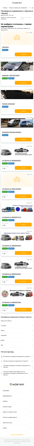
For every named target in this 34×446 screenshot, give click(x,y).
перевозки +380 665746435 (10, 75)
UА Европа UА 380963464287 (11, 274)
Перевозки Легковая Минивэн (11, 132)
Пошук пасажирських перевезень (18, 7)
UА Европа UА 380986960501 (11, 160)
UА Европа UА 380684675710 (11, 217)
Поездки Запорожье (8, 104)
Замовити (23, 54)
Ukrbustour (5, 47)
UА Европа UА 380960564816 (11, 245)
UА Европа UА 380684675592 (11, 302)
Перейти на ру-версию (17, 434)
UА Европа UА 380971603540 (11, 189)
